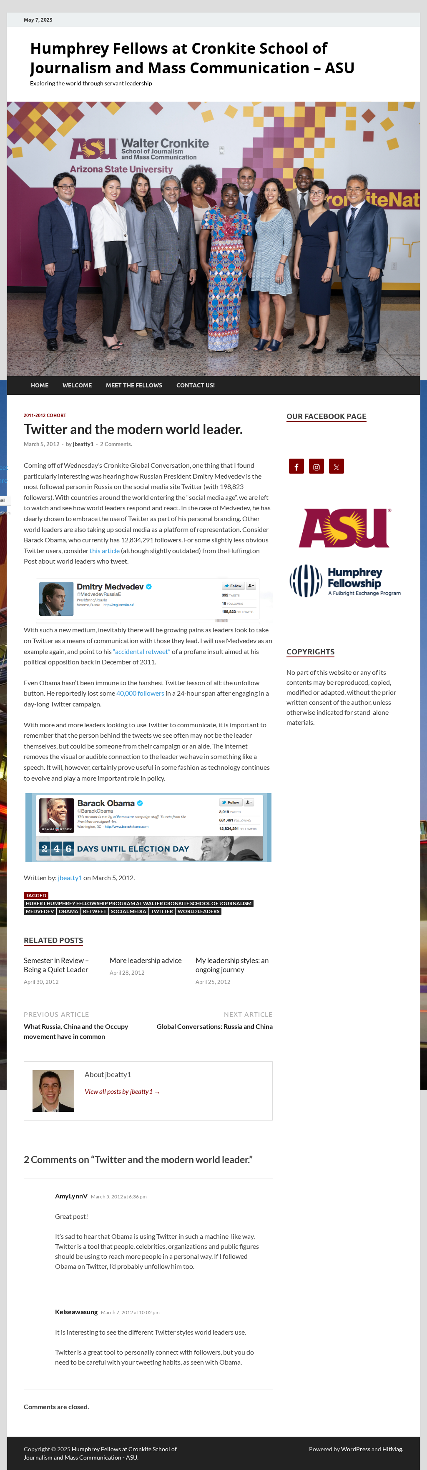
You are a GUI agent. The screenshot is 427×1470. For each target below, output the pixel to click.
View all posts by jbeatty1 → (123, 1091)
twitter (162, 911)
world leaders (198, 911)
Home (39, 385)
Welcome (77, 385)
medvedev (40, 911)
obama (68, 911)
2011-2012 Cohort (45, 415)
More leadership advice (146, 960)
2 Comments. (116, 444)
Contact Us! (195, 385)
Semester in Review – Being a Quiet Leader (56, 965)
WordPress (355, 1449)
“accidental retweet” (142, 651)
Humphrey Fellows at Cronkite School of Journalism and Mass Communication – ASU (192, 58)
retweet (94, 911)
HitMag (392, 1449)
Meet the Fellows (134, 385)
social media (128, 911)
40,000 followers (140, 693)
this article (105, 550)
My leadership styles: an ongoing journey (232, 965)
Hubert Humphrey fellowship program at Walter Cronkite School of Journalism (138, 903)
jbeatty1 (83, 444)
